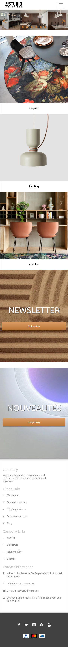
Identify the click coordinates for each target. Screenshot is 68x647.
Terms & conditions (17, 516)
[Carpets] (34, 69)
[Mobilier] (34, 225)
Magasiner (34, 422)
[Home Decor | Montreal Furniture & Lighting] (12, 4)
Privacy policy (14, 552)
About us (11, 538)
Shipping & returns (16, 509)
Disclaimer (12, 545)
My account (13, 495)
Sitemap (11, 559)
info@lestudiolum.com (27, 590)
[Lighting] (34, 147)
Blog (9, 523)
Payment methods (16, 502)
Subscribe (34, 326)
